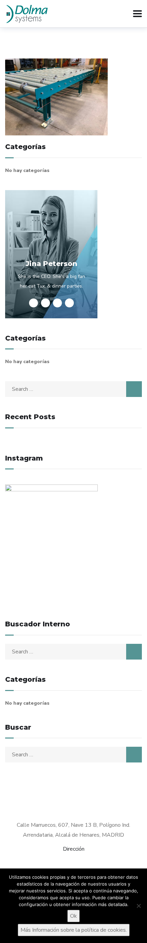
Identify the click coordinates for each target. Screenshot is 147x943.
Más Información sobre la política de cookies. (74, 930)
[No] (138, 905)
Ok (73, 916)
